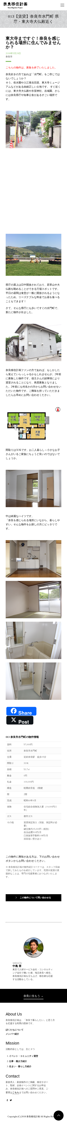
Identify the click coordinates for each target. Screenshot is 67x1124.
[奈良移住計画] (15, 5)
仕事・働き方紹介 (18, 1061)
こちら (15, 1092)
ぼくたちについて (15, 1029)
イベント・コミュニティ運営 (23, 1056)
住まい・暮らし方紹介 (20, 1066)
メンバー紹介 (12, 1034)
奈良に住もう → (33, 995)
